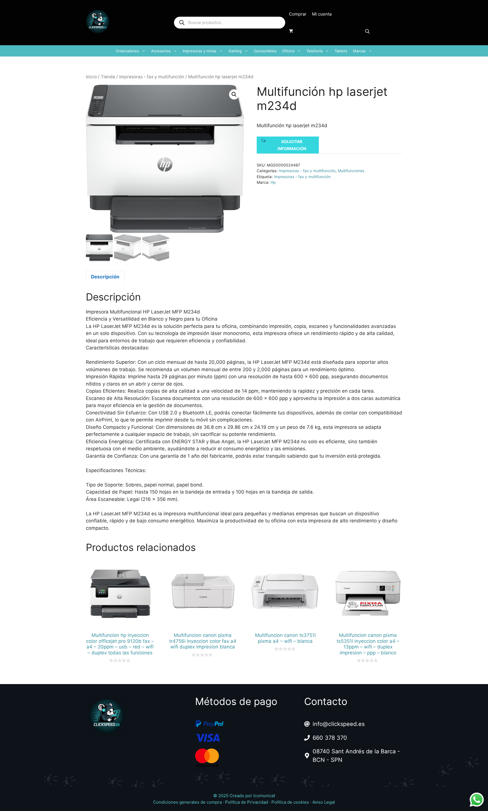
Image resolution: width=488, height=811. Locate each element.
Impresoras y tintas (199, 51)
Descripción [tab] (105, 277)
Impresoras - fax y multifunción (151, 76)
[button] (234, 94)
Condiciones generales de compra (187, 802)
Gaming (235, 51)
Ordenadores (127, 51)
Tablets (341, 51)
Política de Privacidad (246, 802)
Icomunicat (264, 795)
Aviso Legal (323, 802)
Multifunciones (351, 170)
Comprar (297, 14)
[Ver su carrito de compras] (291, 31)
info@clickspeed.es (339, 724)
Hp (273, 182)
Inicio (91, 76)
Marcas (359, 51)
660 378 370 (330, 737)
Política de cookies (290, 802)
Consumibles (265, 51)
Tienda (108, 76)
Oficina (288, 51)
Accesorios (161, 51)
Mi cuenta (322, 14)
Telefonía (314, 51)
